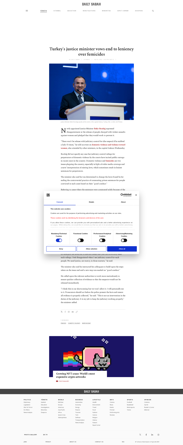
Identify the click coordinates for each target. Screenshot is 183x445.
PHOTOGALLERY (64, 381)
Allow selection (91, 249)
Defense (77, 417)
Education (71, 10)
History (95, 420)
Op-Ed (146, 405)
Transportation (80, 420)
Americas (61, 407)
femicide (63, 323)
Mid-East (60, 402)
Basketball (130, 405)
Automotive (78, 402)
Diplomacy (27, 402)
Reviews (112, 415)
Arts (112, 400)
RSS (123, 442)
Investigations (89, 10)
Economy (78, 405)
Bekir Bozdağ (99, 128)
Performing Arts (114, 412)
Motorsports (131, 407)
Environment (96, 405)
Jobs (25, 442)
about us (73, 442)
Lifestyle (97, 400)
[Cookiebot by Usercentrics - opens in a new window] (122, 195)
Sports (130, 400)
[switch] (81, 240)
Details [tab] (91, 202)
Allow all (122, 249)
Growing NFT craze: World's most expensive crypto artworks (75, 375)
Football (129, 402)
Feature (95, 422)
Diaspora (139, 10)
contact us (99, 442)
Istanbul (57, 10)
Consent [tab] (60, 202)
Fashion (95, 412)
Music (111, 405)
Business (79, 400)
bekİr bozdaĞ (86, 323)
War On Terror (28, 407)
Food (94, 410)
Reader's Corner (149, 407)
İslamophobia (62, 417)
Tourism (77, 412)
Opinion (147, 400)
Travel (94, 407)
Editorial (146, 410)
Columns (147, 402)
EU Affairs (27, 410)
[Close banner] (136, 195)
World (61, 400)
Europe (60, 405)
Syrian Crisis (61, 415)
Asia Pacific (61, 410)
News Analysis (28, 412)
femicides (110, 160)
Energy (77, 407)
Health (94, 402)
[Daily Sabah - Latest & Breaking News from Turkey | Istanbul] (91, 4)
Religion (95, 417)
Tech (76, 415)
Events (112, 407)
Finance (77, 410)
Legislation (27, 405)
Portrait (112, 410)
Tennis (129, 410)
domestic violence (74, 323)
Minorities (106, 10)
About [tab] (123, 202)
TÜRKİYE (43, 10)
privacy (48, 442)
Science (95, 415)
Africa (60, 412)
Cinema (112, 402)
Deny (61, 249)
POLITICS (27, 400)
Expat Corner (123, 10)
